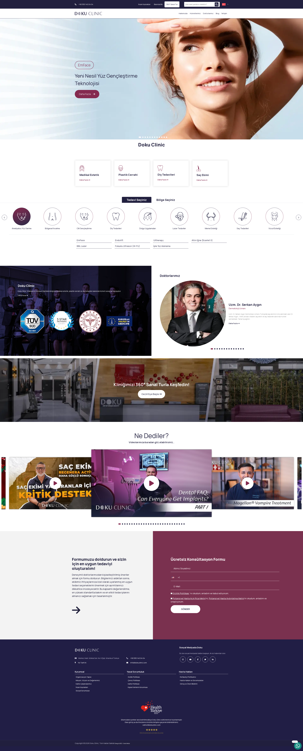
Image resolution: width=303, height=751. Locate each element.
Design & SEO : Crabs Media (122, 743)
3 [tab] (145, 137)
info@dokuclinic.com (138, 663)
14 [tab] (243, 348)
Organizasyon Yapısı (83, 677)
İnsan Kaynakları (144, 4)
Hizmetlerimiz (195, 13)
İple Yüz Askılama (161, 246)
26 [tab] (179, 524)
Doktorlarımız (208, 13)
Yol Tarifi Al (82, 663)
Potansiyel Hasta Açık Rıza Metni (189, 598)
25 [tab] (177, 524)
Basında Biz (158, 4)
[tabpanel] (151, 79)
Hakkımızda (183, 13)
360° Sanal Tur (172, 4)
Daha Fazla (85, 94)
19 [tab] (162, 524)
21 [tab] (167, 524)
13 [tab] (240, 348)
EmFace (81, 240)
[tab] (21, 218)
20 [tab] (165, 524)
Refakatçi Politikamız (188, 677)
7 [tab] (154, 137)
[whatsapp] (297, 746)
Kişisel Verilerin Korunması (138, 687)
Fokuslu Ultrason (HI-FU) (127, 246)
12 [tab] (166, 137)
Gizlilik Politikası (181, 593)
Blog (217, 13)
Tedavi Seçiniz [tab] (137, 200)
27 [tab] (181, 524)
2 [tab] (142, 137)
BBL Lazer (82, 246)
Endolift (119, 240)
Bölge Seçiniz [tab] (165, 200)
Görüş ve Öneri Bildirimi (188, 684)
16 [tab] (155, 524)
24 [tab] (174, 524)
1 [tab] (140, 137)
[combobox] (173, 577)
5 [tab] (150, 137)
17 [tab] (158, 524)
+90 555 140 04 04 (85, 4)
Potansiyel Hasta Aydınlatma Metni (226, 598)
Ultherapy (158, 240)
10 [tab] (161, 137)
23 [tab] (172, 524)
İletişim (224, 13)
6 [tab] (152, 137)
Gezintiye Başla (150, 394)
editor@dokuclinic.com (151, 725)
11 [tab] (164, 137)
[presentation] (25, 218)
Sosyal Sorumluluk (83, 691)
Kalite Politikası (133, 684)
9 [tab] (159, 137)
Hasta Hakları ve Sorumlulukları (191, 680)
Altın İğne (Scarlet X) (202, 240)
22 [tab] (169, 524)
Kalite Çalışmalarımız (84, 684)
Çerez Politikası (134, 680)
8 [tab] (157, 137)
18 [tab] (160, 524)
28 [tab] (184, 524)
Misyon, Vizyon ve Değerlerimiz (88, 680)
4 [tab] (147, 137)
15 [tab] (153, 524)
